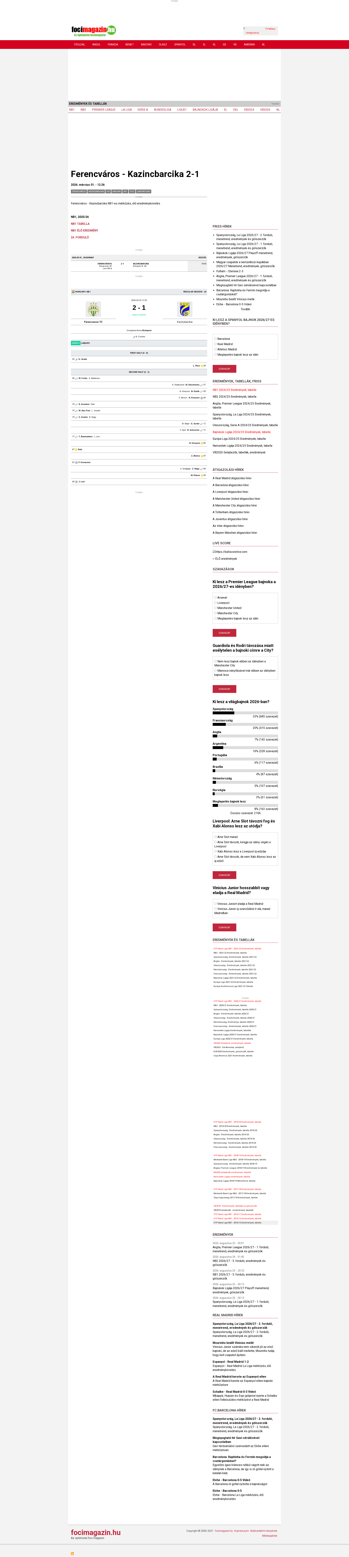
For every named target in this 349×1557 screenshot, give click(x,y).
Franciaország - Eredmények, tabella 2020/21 (235, 1026)
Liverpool (223, 603)
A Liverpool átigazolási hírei (230, 492)
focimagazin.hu (96, 1532)
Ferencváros (79, 191)
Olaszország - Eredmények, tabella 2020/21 (234, 1018)
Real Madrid (225, 344)
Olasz (163, 44)
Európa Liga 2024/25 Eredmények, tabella (239, 438)
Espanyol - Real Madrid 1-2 (231, 1361)
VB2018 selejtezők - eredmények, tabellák (233, 1210)
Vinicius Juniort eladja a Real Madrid (240, 904)
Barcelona (223, 339)
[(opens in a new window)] (230, 552)
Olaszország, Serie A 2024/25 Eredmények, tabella (245, 425)
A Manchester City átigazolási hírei (235, 505)
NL (263, 44)
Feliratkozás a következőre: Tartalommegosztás (72, 1553)
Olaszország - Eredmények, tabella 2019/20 (234, 1139)
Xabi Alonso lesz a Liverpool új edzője (241, 851)
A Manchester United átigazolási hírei (236, 498)
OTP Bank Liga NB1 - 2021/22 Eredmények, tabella (237, 949)
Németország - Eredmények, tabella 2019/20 (235, 1143)
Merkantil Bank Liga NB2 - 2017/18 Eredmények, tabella (240, 1193)
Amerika (249, 44)
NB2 (83, 109)
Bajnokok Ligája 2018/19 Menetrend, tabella (234, 1181)
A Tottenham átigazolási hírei (231, 512)
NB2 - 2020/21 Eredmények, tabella (230, 1005)
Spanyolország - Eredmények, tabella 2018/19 (235, 1164)
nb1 (125, 191)
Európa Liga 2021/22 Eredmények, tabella (233, 982)
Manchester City (227, 613)
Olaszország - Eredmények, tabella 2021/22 (234, 965)
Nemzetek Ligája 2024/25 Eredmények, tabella (242, 445)
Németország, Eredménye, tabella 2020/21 (234, 1022)
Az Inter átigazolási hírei (228, 526)
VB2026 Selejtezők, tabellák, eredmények (239, 452)
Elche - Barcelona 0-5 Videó (234, 304)
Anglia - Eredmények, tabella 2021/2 (231, 961)
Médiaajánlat (269, 1535)
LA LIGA (126, 109)
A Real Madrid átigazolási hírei (232, 478)
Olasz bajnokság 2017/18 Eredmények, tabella (236, 1197)
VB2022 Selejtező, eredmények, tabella (232, 1043)
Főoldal (79, 44)
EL (204, 44)
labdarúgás (143, 191)
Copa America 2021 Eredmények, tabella (233, 1056)
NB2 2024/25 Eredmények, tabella (234, 396)
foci (132, 191)
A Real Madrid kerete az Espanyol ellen (239, 1376)
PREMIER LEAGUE (103, 109)
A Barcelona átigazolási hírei (231, 485)
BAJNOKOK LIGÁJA (205, 109)
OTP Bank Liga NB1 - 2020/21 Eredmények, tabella (237, 1001)
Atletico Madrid (227, 349)
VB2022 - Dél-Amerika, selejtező (229, 1047)
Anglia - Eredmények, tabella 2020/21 (231, 1014)
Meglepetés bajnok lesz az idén (237, 354)
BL (194, 44)
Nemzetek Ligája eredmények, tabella (232, 1177)
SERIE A (143, 109)
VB (235, 44)
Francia (113, 44)
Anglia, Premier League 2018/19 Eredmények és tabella (240, 1168)
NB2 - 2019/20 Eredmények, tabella (230, 1126)
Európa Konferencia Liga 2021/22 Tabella (233, 986)
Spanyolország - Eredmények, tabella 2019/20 (235, 1130)
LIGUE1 (182, 109)
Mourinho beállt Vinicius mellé (235, 299)
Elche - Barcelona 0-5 (227, 1490)
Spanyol (180, 44)
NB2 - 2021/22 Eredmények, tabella (230, 953)
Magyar (146, 44)
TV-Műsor (270, 28)
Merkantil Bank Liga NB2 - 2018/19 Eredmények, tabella (240, 1159)
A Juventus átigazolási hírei (230, 519)
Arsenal (222, 597)
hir (108, 191)
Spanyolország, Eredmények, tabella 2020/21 (235, 1009)
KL (214, 44)
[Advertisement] (174, 74)
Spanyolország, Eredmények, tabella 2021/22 (235, 957)
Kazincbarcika (96, 191)
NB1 (72, 109)
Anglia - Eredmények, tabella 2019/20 (231, 1134)
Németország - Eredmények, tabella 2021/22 (235, 969)
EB (224, 44)
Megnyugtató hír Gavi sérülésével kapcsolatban (246, 285)
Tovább (245, 309)
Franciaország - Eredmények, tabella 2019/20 (235, 1147)
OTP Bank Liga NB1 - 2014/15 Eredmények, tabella (237, 1223)
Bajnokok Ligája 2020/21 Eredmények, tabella (235, 1034)
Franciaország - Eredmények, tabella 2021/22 (235, 974)
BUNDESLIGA (162, 109)
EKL (235, 109)
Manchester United (229, 608)
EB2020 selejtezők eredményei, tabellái (232, 1172)
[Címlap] (93, 30)
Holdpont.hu (252, 32)
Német (129, 44)
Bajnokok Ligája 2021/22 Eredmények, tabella (235, 978)
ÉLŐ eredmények (226, 558)
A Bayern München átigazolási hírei (235, 532)
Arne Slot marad (227, 837)
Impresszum (241, 1530)
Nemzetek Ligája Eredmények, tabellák (232, 1030)
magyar (117, 191)
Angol (96, 44)
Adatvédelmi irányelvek (263, 1530)
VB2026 (265, 109)
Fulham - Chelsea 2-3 (229, 271)
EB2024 (249, 109)
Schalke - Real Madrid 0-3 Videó (234, 1391)
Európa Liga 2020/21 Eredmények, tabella (233, 1039)
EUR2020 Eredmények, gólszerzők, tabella (234, 1051)
